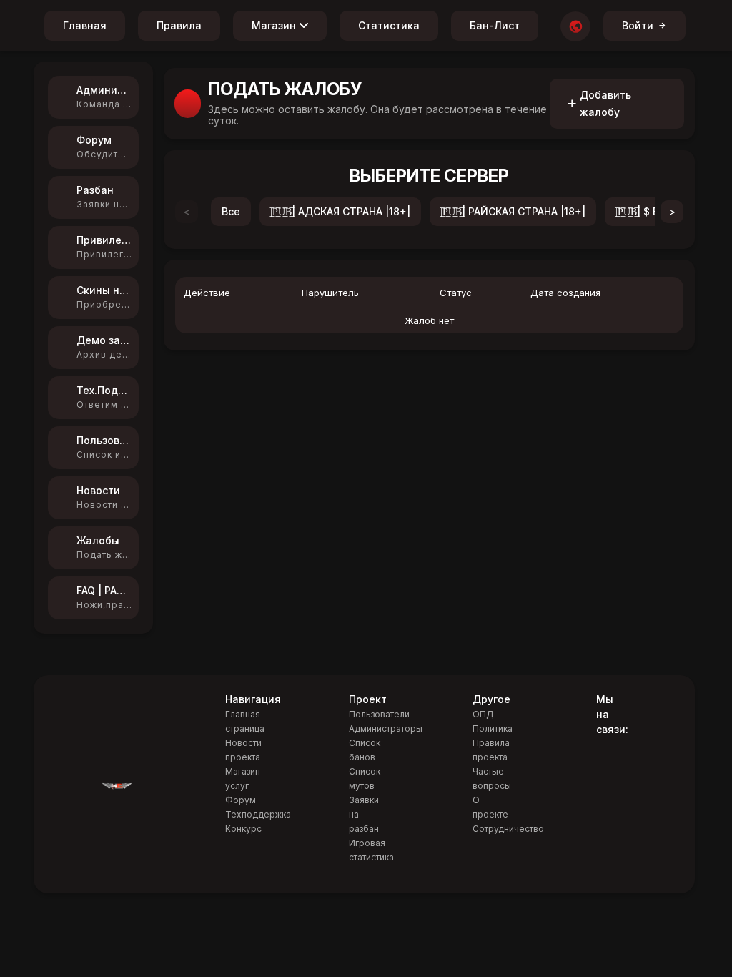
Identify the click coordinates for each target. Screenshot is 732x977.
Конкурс (243, 828)
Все (231, 211)
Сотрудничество (508, 828)
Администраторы (385, 728)
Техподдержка (258, 814)
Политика (493, 728)
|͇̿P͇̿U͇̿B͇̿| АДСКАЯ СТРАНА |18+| (340, 211)
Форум (240, 800)
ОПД (483, 714)
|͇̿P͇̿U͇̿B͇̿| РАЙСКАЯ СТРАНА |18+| (512, 211)
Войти (637, 25)
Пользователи (379, 714)
